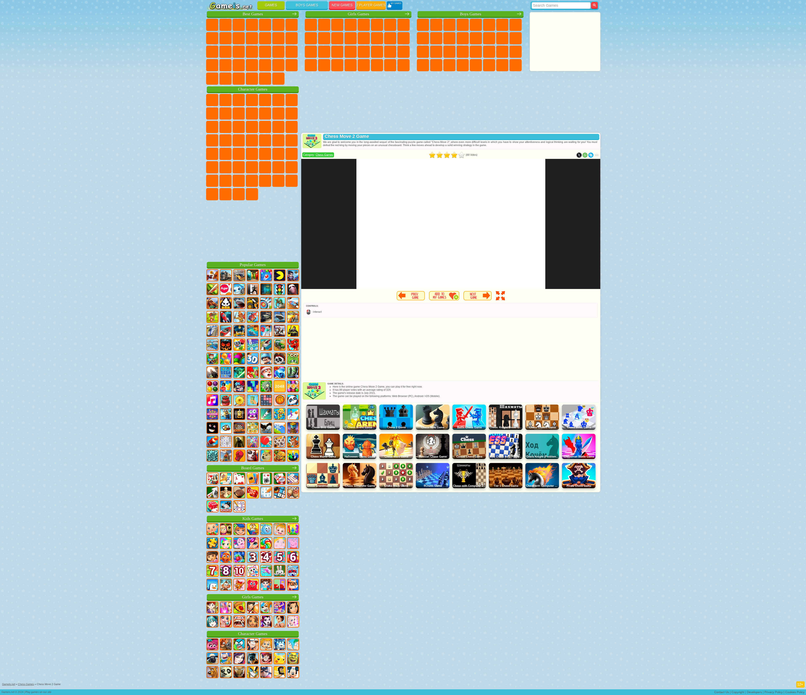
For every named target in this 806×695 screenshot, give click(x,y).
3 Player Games (252, 65)
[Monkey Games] (225, 585)
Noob (291, 167)
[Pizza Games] (239, 608)
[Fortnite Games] (279, 331)
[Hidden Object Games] (293, 372)
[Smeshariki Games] (266, 529)
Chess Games (324, 154)
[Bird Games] (266, 428)
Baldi (239, 167)
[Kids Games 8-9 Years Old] (225, 571)
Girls (225, 25)
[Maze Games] (212, 456)
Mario (225, 140)
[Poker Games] (279, 478)
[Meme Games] (266, 456)
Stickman (449, 38)
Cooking (364, 65)
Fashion (390, 52)
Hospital (324, 52)
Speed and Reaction (291, 52)
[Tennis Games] (266, 442)
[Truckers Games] (225, 275)
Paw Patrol (239, 100)
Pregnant (403, 38)
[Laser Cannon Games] (293, 358)
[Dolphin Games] (266, 571)
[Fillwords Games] (266, 400)
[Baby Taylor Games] (266, 585)
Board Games (252, 467)
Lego (265, 113)
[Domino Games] (293, 478)
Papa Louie (390, 38)
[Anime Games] (212, 621)
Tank (463, 25)
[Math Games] (293, 529)
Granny (252, 167)
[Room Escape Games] (266, 289)
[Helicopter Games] (252, 317)
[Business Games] (252, 400)
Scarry (278, 38)
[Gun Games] (212, 372)
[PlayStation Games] (293, 442)
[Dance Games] (279, 608)
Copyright (737, 692)
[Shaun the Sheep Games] (212, 658)
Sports (239, 38)
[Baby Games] (212, 529)
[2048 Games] (279, 386)
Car (515, 25)
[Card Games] (239, 478)
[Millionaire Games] (212, 414)
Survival (449, 52)
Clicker (212, 52)
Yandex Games (291, 25)
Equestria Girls (324, 25)
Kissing (377, 38)
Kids (252, 25)
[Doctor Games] (266, 331)
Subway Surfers (278, 113)
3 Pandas (239, 127)
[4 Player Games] (252, 275)
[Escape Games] (252, 289)
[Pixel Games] (212, 358)
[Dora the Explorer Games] (212, 557)
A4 (225, 167)
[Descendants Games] (239, 658)
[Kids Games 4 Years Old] (266, 557)
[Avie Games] (252, 621)
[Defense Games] (279, 303)
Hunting (515, 65)
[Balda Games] (279, 442)
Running (449, 65)
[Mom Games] (279, 621)
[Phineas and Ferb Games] (293, 644)
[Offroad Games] (266, 317)
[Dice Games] (212, 506)
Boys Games (307, 5)
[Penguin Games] (212, 585)
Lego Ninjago (265, 100)
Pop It (212, 38)
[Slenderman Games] (293, 289)
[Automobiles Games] (239, 275)
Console (278, 79)
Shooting (463, 65)
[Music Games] (212, 400)
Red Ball (212, 113)
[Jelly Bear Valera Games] (252, 585)
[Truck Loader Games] (252, 303)
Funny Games (252, 38)
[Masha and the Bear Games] (225, 529)
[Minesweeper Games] (279, 492)
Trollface (225, 113)
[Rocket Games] (266, 414)
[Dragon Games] (293, 345)
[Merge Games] (293, 456)
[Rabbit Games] (293, 571)
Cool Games (278, 65)
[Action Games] (212, 275)
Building (265, 79)
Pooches (291, 127)
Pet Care (377, 65)
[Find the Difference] (279, 585)
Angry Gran (252, 113)
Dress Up (350, 38)
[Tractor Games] (279, 345)
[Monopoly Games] (225, 506)
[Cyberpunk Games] (293, 331)
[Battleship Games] (252, 331)
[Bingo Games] (293, 492)
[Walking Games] (293, 414)
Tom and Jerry (212, 154)
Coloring (403, 25)
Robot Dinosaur (436, 52)
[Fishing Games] (266, 345)
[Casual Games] (252, 442)
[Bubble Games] (239, 557)
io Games (265, 38)
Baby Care (403, 52)
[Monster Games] (252, 414)
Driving (225, 79)
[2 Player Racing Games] (293, 303)
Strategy (449, 25)
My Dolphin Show (225, 127)
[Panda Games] (293, 400)
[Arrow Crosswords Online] (225, 442)
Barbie (350, 25)
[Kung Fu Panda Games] (225, 672)
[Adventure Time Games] (225, 658)
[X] (579, 155)
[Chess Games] (225, 492)
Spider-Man (239, 140)
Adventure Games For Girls (390, 25)
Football (436, 25)
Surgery (350, 52)
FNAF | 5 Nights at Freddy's (278, 100)
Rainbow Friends (225, 181)
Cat (337, 38)
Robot (515, 38)
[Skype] (590, 155)
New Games (342, 5)
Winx (350, 65)
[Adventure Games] (212, 317)
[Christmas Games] (266, 372)
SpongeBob (225, 100)
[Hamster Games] (293, 585)
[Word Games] (252, 428)
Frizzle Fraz (252, 140)
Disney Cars (252, 127)
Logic (291, 38)
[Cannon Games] (212, 442)
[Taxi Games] (293, 317)
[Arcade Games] (279, 275)
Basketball (212, 79)
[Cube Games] (239, 345)
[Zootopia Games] (225, 644)
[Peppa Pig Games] (293, 543)
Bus (423, 65)
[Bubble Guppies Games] (266, 644)
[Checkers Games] (239, 492)
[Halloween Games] (225, 345)
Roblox (278, 167)
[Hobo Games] (279, 672)
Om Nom (212, 127)
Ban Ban (291, 181)
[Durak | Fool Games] (212, 478)
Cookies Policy (795, 692)
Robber (463, 52)
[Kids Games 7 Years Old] (212, 571)
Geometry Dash (225, 38)
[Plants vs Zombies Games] (266, 386)
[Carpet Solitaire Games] (212, 492)
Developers (754, 692)
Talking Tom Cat (252, 100)
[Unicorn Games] (252, 543)
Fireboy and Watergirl (337, 25)
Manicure (337, 52)
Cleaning (324, 65)
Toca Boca (239, 181)
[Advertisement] (253, 230)
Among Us (278, 154)
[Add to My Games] (444, 295)
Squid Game (212, 167)
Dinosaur (252, 52)
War (252, 79)
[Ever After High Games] (266, 621)
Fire (436, 65)
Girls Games (358, 14)
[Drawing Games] (252, 571)
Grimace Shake (225, 194)
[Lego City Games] (239, 331)
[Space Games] (225, 317)
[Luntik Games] (239, 543)
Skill (278, 25)
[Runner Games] (225, 414)
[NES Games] (239, 414)
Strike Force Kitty (212, 140)
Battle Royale (489, 25)
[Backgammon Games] (252, 492)
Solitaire (225, 52)
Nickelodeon (265, 65)
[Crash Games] (212, 345)
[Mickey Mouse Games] (293, 672)
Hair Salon (364, 38)
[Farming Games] (252, 372)
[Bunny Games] (279, 571)
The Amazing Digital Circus (252, 194)
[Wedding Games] (225, 621)
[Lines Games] (212, 386)
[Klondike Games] (252, 478)
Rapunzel (311, 52)
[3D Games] (252, 358)
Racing (489, 38)
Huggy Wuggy (265, 167)
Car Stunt (212, 65)
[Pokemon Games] (279, 658)
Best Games (253, 14)
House (390, 65)
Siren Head (265, 154)
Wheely (212, 100)
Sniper (502, 38)
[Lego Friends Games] (293, 608)
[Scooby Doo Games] (212, 672)
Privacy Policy (773, 692)
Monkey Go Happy (291, 140)
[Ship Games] (279, 317)
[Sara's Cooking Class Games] (212, 608)
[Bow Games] (266, 303)
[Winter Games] (279, 428)
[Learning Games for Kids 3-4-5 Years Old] (252, 529)
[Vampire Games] (252, 456)
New (212, 25)
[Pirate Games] (279, 358)
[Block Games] (225, 386)
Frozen (324, 38)
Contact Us (721, 692)
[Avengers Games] (266, 672)
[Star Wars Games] (239, 372)
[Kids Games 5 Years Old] (279, 557)
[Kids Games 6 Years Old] (293, 557)
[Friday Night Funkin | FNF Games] (239, 386)
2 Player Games (371, 5)
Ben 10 (502, 52)
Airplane (476, 65)
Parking (423, 25)
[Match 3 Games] (279, 372)
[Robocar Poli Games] (279, 644)
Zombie (476, 25)
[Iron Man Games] (239, 672)
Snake (225, 65)
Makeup (364, 52)
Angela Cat (311, 38)
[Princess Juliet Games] (225, 543)
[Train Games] (212, 331)
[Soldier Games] (266, 358)
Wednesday (278, 181)
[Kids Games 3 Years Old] (252, 557)
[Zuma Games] (239, 358)
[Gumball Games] (239, 644)
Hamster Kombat (239, 194)
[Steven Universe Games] (266, 658)
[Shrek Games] (293, 658)
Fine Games (265, 52)
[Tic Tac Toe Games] (239, 506)
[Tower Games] (293, 428)
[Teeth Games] (239, 621)
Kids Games (252, 518)
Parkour (502, 65)
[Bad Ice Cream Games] (225, 303)
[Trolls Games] (212, 644)
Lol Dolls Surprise (403, 65)
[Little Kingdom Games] (279, 543)
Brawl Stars (291, 154)
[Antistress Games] (279, 414)
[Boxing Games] (239, 456)
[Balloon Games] (225, 358)
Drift (515, 52)
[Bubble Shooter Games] (266, 275)
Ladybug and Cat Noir (239, 113)
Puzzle (239, 65)
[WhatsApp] (584, 155)
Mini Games (278, 52)
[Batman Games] (252, 658)
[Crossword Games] (252, 345)
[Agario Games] (225, 289)
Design (311, 65)
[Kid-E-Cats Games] (239, 585)
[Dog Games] (266, 608)
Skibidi (212, 194)
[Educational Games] (239, 529)
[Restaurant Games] (252, 608)
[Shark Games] (239, 303)
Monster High (377, 25)
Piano (337, 65)
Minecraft (502, 25)
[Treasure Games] (293, 386)
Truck (463, 38)
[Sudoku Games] (266, 492)
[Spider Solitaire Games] (266, 478)
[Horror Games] (212, 428)
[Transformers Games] (252, 672)
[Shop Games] (225, 608)
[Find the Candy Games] (266, 543)
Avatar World (252, 181)
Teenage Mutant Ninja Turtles (423, 38)
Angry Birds (291, 113)
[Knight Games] (279, 456)
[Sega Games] (225, 372)
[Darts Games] (239, 428)
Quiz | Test (364, 25)
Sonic (278, 127)
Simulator (239, 25)
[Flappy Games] (225, 428)
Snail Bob (291, 100)
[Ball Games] (279, 400)
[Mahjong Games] (225, 478)
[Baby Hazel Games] (279, 529)
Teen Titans (225, 154)
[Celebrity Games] (293, 621)
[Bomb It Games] (239, 289)
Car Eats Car (476, 52)
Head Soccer (239, 79)
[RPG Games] (293, 275)
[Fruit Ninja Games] (212, 289)
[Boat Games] (225, 331)
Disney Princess (377, 52)
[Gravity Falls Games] (252, 644)
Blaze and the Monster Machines (265, 127)
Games (271, 5)
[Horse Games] (212, 303)
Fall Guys (252, 154)
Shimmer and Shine (278, 140)
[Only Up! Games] (225, 456)
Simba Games (265, 181)
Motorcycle (436, 38)
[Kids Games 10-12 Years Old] (239, 571)
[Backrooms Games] (239, 442)
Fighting (476, 38)
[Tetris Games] (252, 386)
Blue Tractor (239, 154)
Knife (239, 52)
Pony (311, 25)
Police (423, 52)
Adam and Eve (265, 140)
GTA (489, 52)
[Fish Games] (225, 557)
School (291, 65)
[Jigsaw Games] (212, 543)
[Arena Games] (239, 317)
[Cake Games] (225, 400)
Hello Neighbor (212, 181)
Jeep (489, 65)
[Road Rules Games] (279, 289)
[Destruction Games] (239, 400)
